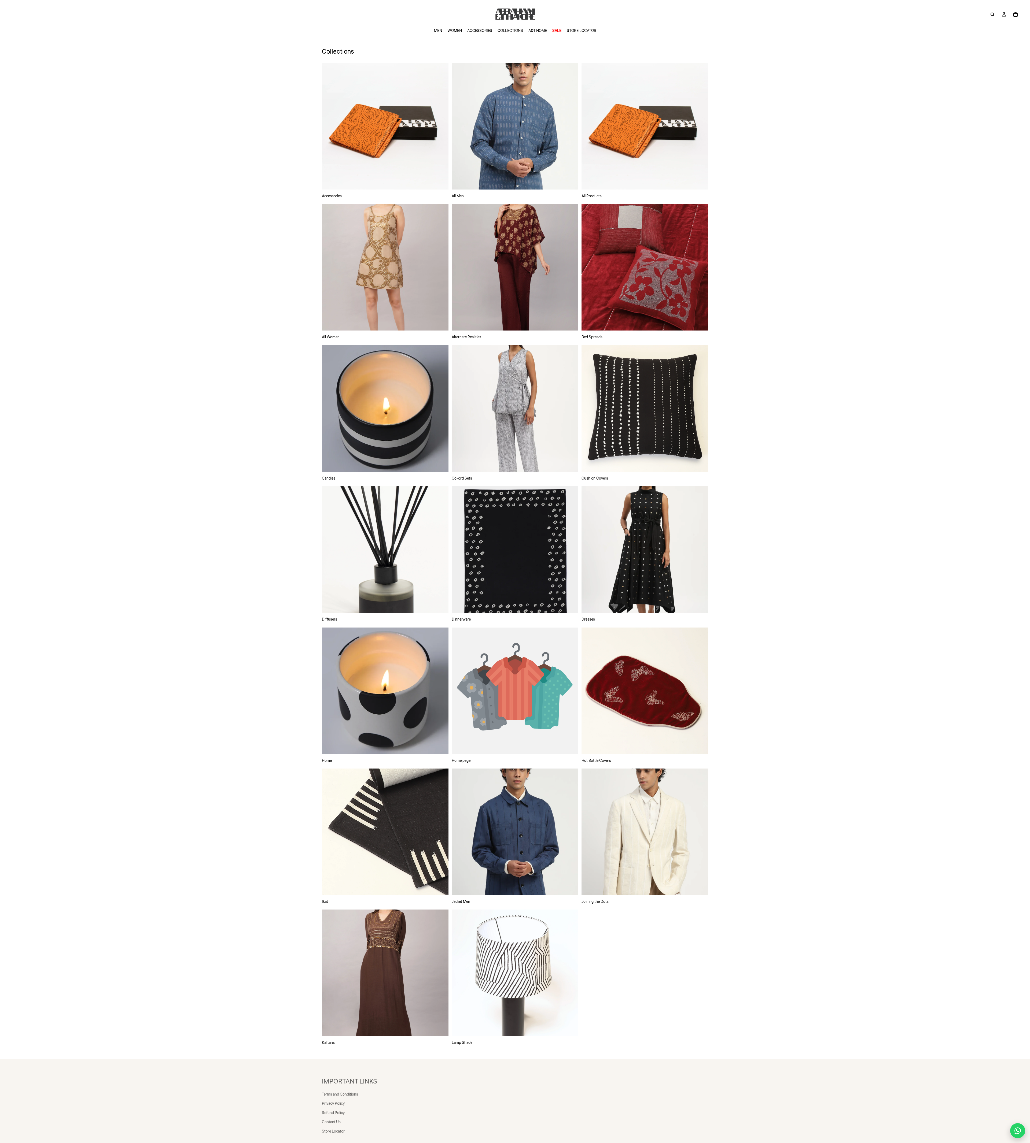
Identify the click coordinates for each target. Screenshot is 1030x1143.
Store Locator (333, 1131)
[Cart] (1015, 14)
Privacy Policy (333, 1103)
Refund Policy (333, 1113)
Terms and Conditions (340, 1094)
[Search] (992, 14)
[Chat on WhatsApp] (1017, 1130)
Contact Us (331, 1122)
